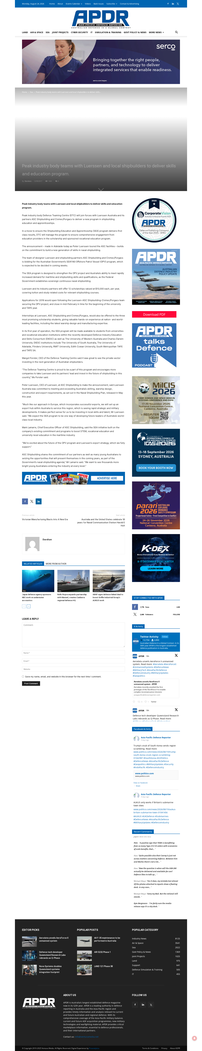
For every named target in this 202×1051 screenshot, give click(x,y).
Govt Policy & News (135, 32)
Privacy (164, 1048)
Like (178, 607)
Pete (136, 836)
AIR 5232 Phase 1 (102, 952)
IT (91, 32)
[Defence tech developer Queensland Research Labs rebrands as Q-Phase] (29, 956)
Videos (88, 3)
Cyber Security (79, 32)
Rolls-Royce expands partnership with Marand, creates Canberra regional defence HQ (72, 597)
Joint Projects (60, 32)
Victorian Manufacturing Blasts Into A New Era (45, 519)
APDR (141, 656)
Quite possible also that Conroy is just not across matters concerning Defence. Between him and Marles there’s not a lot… (155, 852)
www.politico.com (144, 773)
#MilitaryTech (139, 670)
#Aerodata (158, 664)
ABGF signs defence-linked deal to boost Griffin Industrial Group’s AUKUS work (108, 597)
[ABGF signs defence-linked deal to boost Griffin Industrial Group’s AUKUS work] (109, 581)
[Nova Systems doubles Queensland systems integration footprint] (29, 970)
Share (138, 786)
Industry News (99, 591)
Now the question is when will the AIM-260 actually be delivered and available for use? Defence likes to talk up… (155, 865)
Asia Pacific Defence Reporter (156, 737)
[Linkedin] (173, 3)
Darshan (28, 181)
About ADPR (175, 1048)
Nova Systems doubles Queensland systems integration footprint (50, 969)
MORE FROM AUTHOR (56, 564)
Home (52, 3)
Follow (176, 614)
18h (148, 656)
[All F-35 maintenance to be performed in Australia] (84, 941)
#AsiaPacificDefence (157, 670)
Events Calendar (73, 3)
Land (25, 32)
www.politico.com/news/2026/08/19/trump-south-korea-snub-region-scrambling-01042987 (155, 754)
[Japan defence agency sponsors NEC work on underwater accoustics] (38, 581)
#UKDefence (148, 816)
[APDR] (101, 18)
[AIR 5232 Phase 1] (84, 956)
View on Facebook (141, 783)
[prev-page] (24, 606)
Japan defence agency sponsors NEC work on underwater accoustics (36, 597)
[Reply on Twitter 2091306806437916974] (134, 702)
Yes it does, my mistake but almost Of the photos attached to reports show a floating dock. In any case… (156, 877)
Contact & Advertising (129, 3)
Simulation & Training (108, 32)
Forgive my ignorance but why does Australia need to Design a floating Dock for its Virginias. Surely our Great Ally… (156, 909)
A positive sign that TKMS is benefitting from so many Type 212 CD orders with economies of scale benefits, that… (155, 839)
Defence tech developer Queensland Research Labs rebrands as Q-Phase (52, 955)
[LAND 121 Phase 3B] (84, 970)
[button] (176, 32)
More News (155, 32)
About (60, 3)
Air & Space (36, 32)
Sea (48, 32)
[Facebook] (168, 3)
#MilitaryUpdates (159, 672)
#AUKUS (138, 816)
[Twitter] (178, 3)
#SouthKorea (150, 758)
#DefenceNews (161, 667)
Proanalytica (94, 1048)
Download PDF (154, 314)
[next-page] (28, 606)
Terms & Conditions (150, 1048)
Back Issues (99, 3)
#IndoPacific (140, 767)
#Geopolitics (139, 675)
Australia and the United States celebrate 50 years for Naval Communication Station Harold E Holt (101, 522)
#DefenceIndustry (142, 672)
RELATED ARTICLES (33, 564)
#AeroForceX (170, 664)
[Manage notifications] (194, 1038)
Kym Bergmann (140, 897)
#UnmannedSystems (143, 667)
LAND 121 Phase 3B (103, 966)
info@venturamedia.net (86, 1036)
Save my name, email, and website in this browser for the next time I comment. (63, 676)
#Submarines (161, 816)
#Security (168, 764)
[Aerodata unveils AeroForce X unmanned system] (29, 941)
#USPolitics (162, 758)
